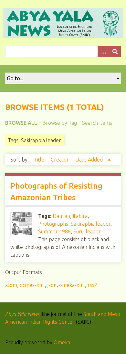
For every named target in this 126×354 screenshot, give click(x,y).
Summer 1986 (54, 231)
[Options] (103, 51)
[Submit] (115, 51)
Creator (60, 159)
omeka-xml (72, 285)
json (52, 285)
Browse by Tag (59, 123)
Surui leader (87, 231)
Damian (61, 216)
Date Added (89, 159)
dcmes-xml (32, 285)
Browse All (21, 123)
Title (40, 159)
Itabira (80, 216)
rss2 (92, 285)
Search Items (97, 123)
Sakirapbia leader (90, 224)
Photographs (53, 224)
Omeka (62, 342)
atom (11, 285)
